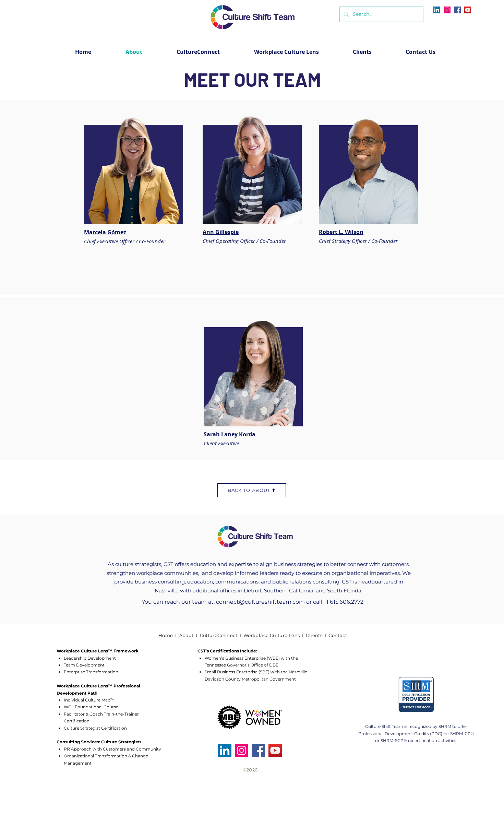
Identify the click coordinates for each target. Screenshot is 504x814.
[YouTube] (467, 10)
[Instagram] (447, 10)
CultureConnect (218, 635)
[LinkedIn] (436, 10)
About (186, 635)
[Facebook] (457, 10)
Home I (168, 635)
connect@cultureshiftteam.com (260, 602)
